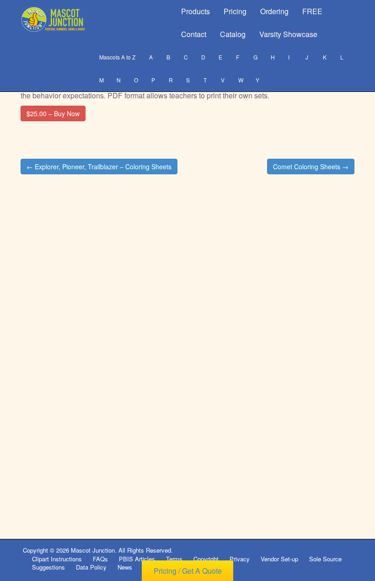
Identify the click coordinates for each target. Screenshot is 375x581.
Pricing (235, 11)
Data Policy (91, 567)
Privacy (240, 558)
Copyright (206, 558)
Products (195, 11)
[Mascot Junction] (54, 19)
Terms (174, 558)
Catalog (233, 34)
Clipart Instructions (57, 558)
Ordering (274, 11)
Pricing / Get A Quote (188, 570)
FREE (312, 11)
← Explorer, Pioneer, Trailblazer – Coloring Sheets (99, 166)
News (125, 567)
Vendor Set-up (279, 558)
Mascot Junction (93, 550)
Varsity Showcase (288, 34)
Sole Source (325, 558)
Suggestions (48, 567)
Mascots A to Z (117, 57)
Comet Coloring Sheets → (310, 166)
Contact (193, 34)
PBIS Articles (137, 558)
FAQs (100, 558)
